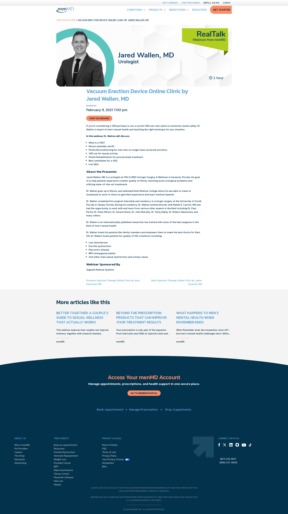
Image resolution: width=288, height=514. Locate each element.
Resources (59, 448)
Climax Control (61, 473)
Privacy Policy (109, 455)
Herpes (57, 484)
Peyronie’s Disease (64, 477)
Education (199, 10)
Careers (18, 452)
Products (155, 10)
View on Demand (99, 118)
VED (73, 20)
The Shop (19, 455)
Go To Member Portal (144, 393)
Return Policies (110, 445)
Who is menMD (22, 445)
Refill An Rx (211, 2)
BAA (104, 466)
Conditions (134, 10)
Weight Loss (60, 459)
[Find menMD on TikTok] (250, 445)
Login (226, 2)
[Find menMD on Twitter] (224, 445)
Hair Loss (58, 481)
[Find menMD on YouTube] (244, 445)
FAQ (104, 448)
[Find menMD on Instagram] (237, 445)
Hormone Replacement (66, 455)
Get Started (221, 10)
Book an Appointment (65, 445)
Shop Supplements (178, 409)
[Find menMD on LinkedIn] (231, 445)
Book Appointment (110, 409)
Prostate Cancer (62, 463)
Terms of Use (109, 452)
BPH (56, 466)
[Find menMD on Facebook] (219, 445)
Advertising (20, 463)
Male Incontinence (63, 470)
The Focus (62, 20)
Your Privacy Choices (113, 459)
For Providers (191, 2)
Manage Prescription (143, 409)
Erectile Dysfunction (64, 452)
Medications (177, 10)
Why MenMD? (170, 2)
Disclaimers (108, 463)
